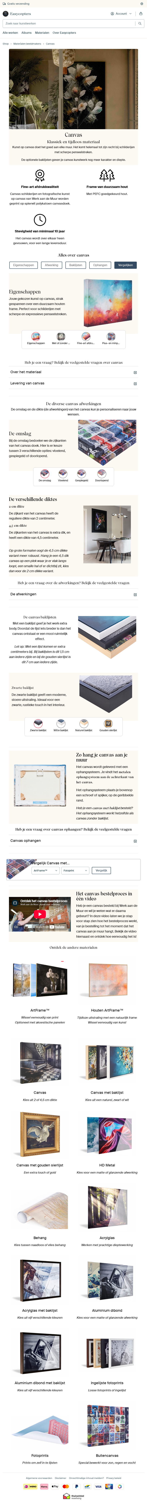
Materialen (42, 33)
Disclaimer (60, 1478)
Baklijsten (75, 265)
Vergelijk (101, 870)
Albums (27, 33)
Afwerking (51, 265)
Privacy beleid (113, 1478)
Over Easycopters (64, 33)
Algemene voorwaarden (39, 1478)
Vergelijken (125, 265)
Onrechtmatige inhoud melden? (86, 1478)
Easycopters (20, 14)
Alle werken (10, 33)
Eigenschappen (23, 265)
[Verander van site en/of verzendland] (141, 4)
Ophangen (100, 265)
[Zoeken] (139, 23)
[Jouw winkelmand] (140, 13)
